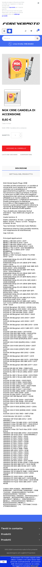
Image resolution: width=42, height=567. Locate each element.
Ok (3, 562)
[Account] (39, 3)
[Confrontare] (26, 31)
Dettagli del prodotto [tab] (21, 174)
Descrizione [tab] (21, 168)
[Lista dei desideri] (31, 31)
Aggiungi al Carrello (16, 148)
